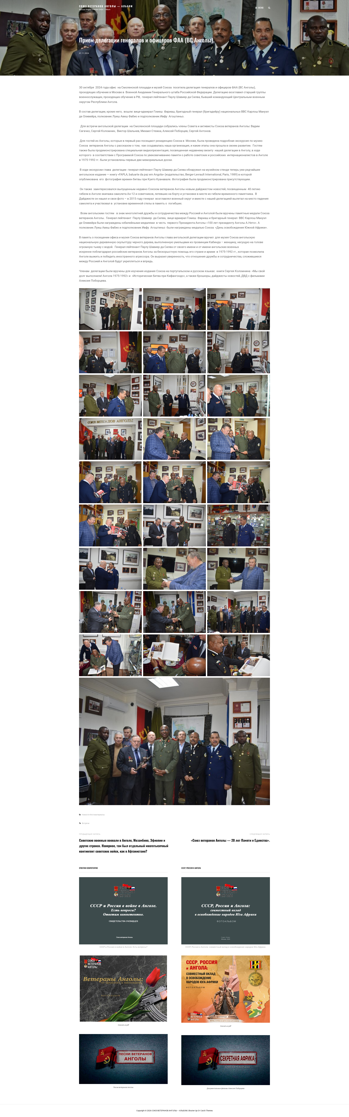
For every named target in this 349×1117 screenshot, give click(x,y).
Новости (86, 815)
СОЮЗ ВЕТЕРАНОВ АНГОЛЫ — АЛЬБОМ (106, 6)
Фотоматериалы (97, 815)
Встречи (85, 823)
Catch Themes (207, 1110)
